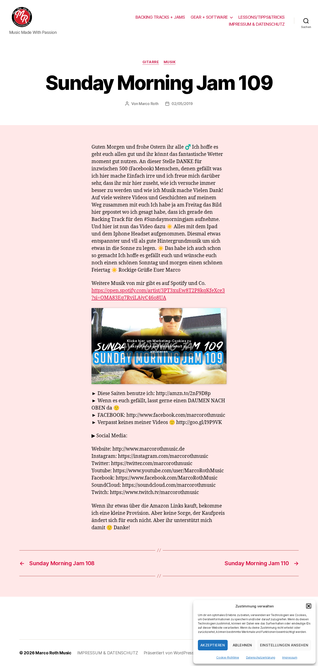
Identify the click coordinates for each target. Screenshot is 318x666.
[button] (308, 606)
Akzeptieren (212, 645)
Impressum (289, 657)
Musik (170, 62)
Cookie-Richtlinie (227, 657)
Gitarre (150, 62)
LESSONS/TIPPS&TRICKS (261, 17)
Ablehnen (242, 645)
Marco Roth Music (53, 652)
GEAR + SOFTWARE (209, 17)
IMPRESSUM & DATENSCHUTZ (257, 24)
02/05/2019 (182, 103)
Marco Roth (148, 103)
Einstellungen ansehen (284, 645)
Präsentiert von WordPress (169, 652)
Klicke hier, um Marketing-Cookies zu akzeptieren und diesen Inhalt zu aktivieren (159, 346)
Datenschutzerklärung (260, 657)
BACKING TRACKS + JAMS (160, 17)
